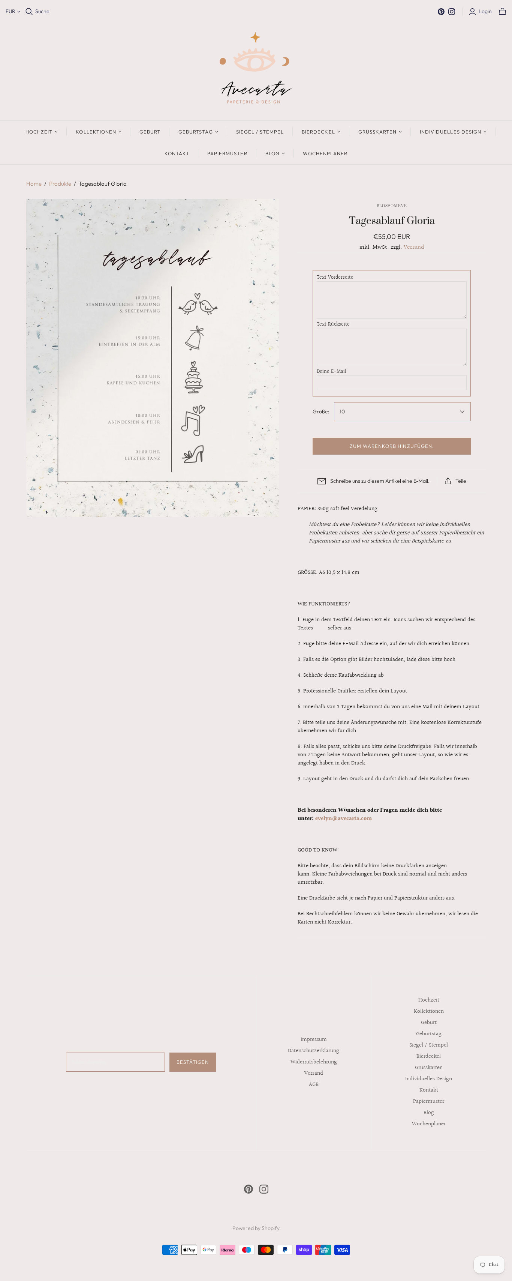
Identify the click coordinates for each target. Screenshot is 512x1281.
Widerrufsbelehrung (313, 1062)
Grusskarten (377, 132)
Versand (414, 247)
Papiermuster (227, 153)
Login (485, 11)
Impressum (314, 1039)
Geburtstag (195, 132)
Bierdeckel (318, 132)
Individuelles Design (450, 132)
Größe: (321, 411)
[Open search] (29, 11)
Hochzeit (38, 132)
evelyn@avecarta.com (343, 818)
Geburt (149, 132)
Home (34, 183)
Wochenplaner (325, 153)
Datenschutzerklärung (313, 1051)
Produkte (60, 183)
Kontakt (177, 153)
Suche (42, 11)
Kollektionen (96, 132)
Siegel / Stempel (260, 132)
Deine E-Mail (331, 372)
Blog (272, 153)
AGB (314, 1084)
